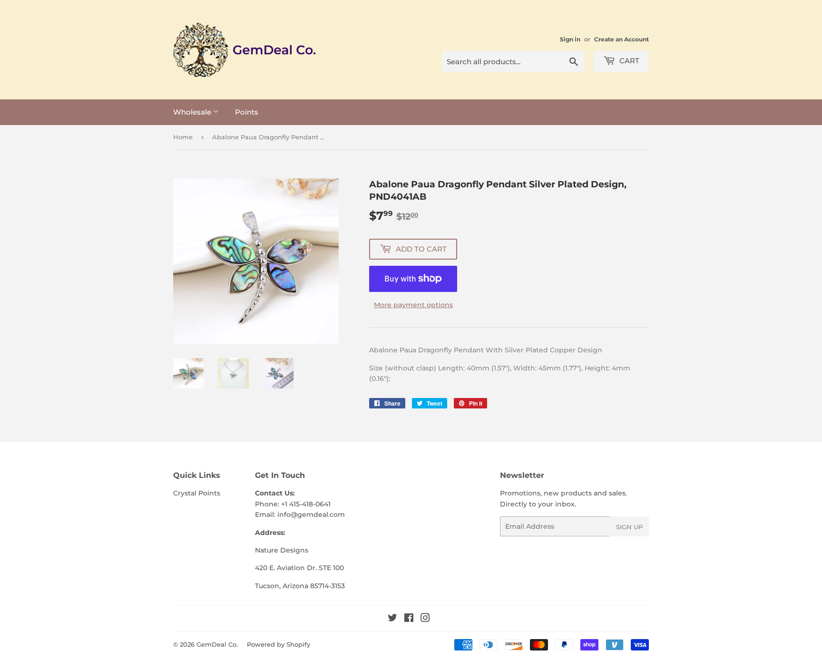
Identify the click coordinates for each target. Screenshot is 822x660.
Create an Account (621, 39)
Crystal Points (196, 493)
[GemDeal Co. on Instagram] (425, 619)
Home (183, 137)
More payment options (413, 305)
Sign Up (629, 527)
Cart (628, 60)
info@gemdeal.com (311, 514)
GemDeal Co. (217, 644)
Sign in (570, 39)
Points (246, 111)
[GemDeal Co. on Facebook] (409, 619)
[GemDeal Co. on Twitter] (392, 619)
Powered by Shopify (278, 644)
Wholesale (193, 111)
